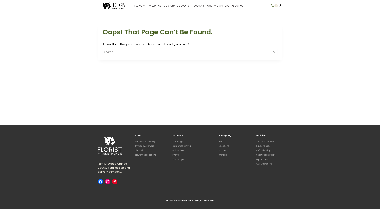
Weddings (155, 5)
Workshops (221, 5)
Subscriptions (203, 5)
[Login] (280, 6)
